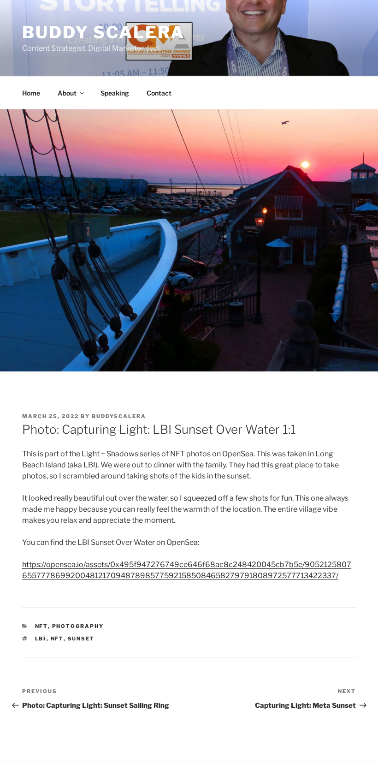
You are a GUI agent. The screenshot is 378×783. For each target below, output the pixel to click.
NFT (41, 626)
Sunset (81, 638)
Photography (78, 626)
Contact (159, 93)
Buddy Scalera (103, 32)
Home (31, 93)
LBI (41, 638)
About (67, 93)
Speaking (114, 93)
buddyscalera (119, 416)
